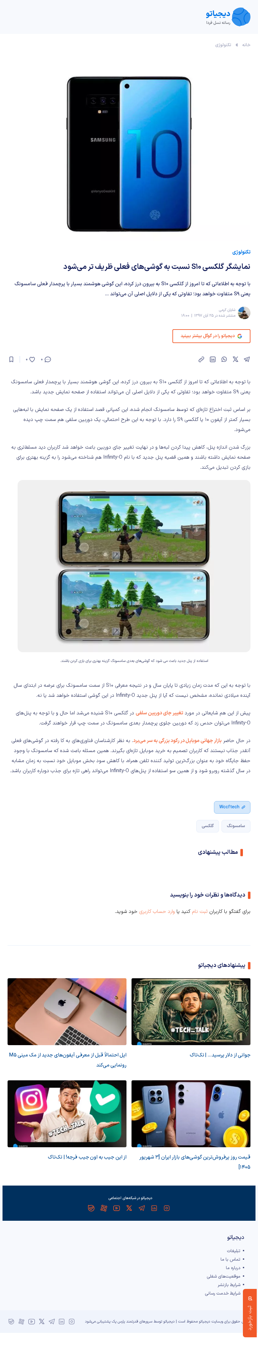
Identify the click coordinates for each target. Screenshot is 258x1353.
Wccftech (229, 807)
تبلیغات (233, 1251)
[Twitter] (129, 1208)
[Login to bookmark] (11, 359)
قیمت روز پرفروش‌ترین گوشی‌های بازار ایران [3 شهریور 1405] (194, 1162)
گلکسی (208, 826)
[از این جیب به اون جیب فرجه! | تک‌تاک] (67, 1113)
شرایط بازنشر (229, 1285)
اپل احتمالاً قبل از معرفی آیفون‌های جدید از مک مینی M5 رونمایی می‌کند (67, 1060)
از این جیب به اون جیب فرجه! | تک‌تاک (87, 1157)
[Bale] (91, 1208)
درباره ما (233, 1268)
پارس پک (118, 1321)
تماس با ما (230, 1259)
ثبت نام (200, 911)
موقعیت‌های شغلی (223, 1276)
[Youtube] (116, 1208)
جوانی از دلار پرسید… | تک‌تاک (220, 1055)
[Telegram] (142, 1208)
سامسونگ (236, 826)
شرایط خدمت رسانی (222, 1293)
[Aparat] (104, 1208)
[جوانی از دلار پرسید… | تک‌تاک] (191, 1011)
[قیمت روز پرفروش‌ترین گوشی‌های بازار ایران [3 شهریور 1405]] (191, 1113)
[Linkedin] (154, 1208)
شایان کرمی (227, 310)
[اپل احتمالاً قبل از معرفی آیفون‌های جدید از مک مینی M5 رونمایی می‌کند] (67, 1011)
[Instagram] (167, 1208)
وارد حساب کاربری (157, 911)
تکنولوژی (223, 45)
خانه (246, 45)
